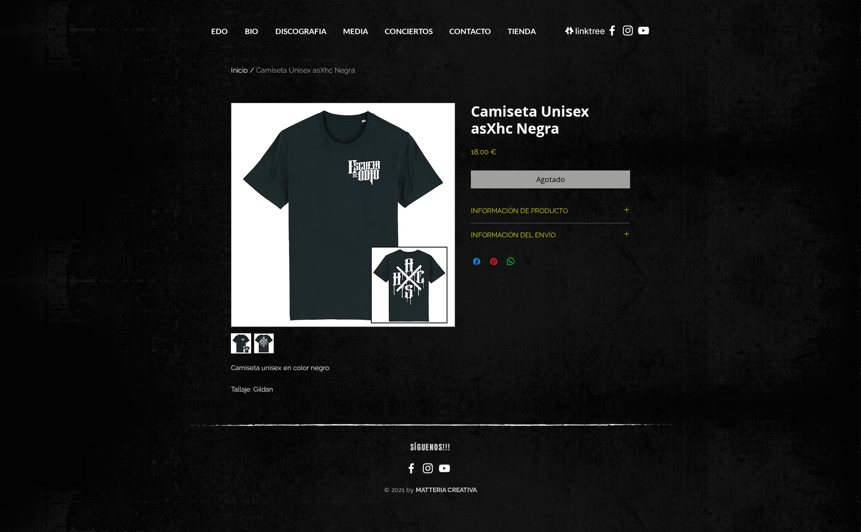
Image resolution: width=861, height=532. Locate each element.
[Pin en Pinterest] (493, 261)
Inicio (239, 70)
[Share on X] (527, 261)
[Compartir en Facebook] (476, 261)
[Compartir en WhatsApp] (510, 261)
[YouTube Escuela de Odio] (643, 30)
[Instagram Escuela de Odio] (628, 30)
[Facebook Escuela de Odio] (612, 30)
